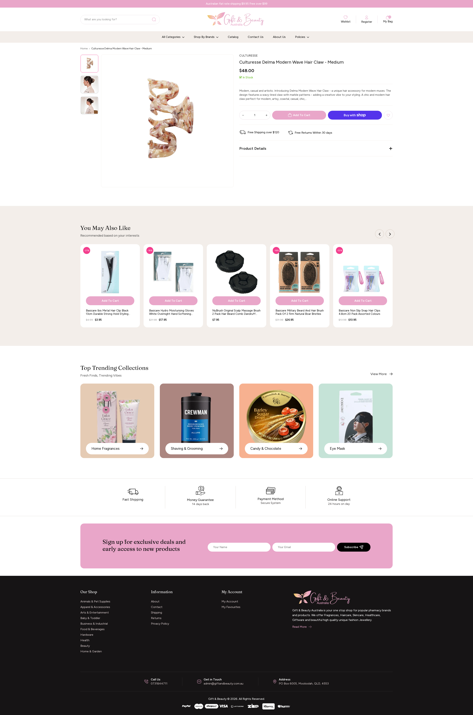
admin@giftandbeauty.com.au (223, 683)
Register (366, 21)
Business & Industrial (94, 623)
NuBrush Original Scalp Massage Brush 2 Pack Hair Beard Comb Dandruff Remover (236, 312)
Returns (156, 618)
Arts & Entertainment (94, 612)
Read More (299, 626)
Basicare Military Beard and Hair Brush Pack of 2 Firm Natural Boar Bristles (299, 312)
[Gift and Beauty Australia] (236, 706)
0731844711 (159, 683)
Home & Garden (91, 651)
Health (84, 640)
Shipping (156, 612)
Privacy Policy (160, 623)
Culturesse (248, 55)
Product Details (252, 148)
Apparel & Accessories (95, 607)
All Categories (171, 37)
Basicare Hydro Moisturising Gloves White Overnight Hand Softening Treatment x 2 (171, 312)
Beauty (85, 646)
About (155, 601)
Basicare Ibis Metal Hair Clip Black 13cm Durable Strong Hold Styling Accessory (107, 312)
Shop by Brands (204, 37)
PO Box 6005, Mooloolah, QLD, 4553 (304, 683)
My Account (230, 601)
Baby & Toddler (90, 618)
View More (378, 374)
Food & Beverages (92, 629)
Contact (156, 607)
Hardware (86, 634)
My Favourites (231, 607)
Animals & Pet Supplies (95, 601)
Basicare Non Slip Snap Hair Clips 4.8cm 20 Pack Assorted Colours (359, 312)
